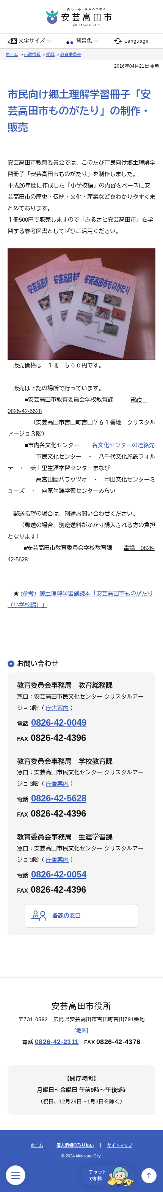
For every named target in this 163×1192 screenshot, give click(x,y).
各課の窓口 (66, 915)
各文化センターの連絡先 (123, 445)
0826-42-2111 (57, 1042)
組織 (50, 54)
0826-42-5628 (58, 798)
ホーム (12, 54)
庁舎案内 (57, 708)
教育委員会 (70, 54)
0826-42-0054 (58, 874)
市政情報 (32, 54)
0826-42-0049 (58, 722)
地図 (81, 1030)
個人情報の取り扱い (75, 1145)
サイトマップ (119, 1145)
